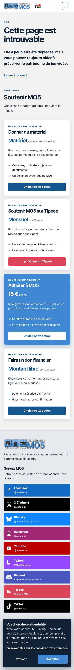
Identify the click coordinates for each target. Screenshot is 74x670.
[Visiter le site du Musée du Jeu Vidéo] (36, 6)
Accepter (52, 659)
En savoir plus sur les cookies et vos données (37, 648)
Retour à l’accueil (15, 75)
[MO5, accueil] (17, 6)
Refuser (21, 659)
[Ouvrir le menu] (66, 6)
